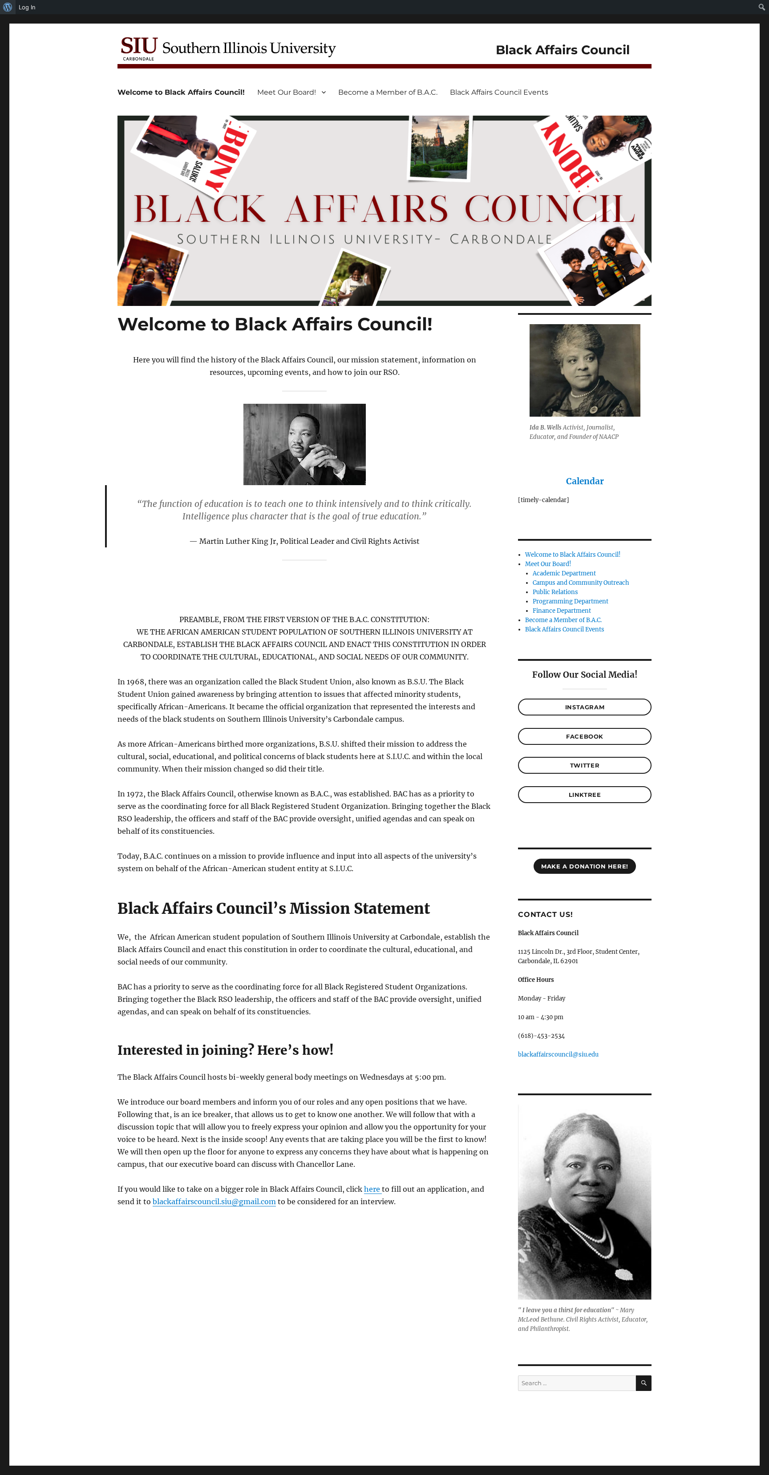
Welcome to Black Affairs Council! (181, 92)
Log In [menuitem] (27, 7)
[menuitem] (8, 7)
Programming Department (570, 601)
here (373, 1189)
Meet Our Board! (286, 92)
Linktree (585, 794)
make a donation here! (584, 866)
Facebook (584, 736)
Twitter (584, 765)
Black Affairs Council (563, 49)
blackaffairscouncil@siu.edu (558, 1054)
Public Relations (555, 592)
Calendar (585, 481)
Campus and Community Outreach (581, 583)
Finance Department (562, 611)
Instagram (584, 707)
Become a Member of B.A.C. (387, 92)
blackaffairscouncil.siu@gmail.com (214, 1201)
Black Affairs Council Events (499, 92)
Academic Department (564, 573)
